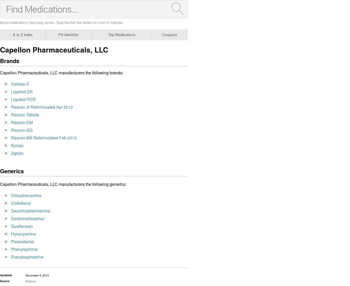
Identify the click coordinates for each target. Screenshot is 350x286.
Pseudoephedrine (27, 257)
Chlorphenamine (26, 195)
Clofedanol (21, 203)
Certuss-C (20, 84)
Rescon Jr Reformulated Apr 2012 (42, 107)
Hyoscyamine (23, 234)
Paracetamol (22, 241)
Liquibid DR (22, 92)
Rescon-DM (22, 122)
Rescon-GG (22, 130)
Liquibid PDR (23, 99)
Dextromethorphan (28, 218)
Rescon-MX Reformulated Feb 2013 (44, 138)
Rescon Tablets (25, 115)
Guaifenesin (22, 226)
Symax (17, 145)
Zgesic (17, 153)
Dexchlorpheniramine (30, 211)
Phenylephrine (24, 249)
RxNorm (31, 281)
